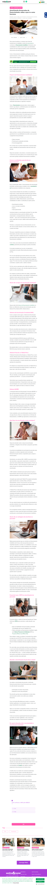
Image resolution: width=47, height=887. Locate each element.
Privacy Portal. (16, 882)
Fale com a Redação (36, 876)
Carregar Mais (23, 862)
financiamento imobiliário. (22, 45)
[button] (40, 884)
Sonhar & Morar (6, 1)
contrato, (12, 244)
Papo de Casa (23, 874)
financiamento (16, 105)
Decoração (23, 876)
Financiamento (13, 831)
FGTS (16, 621)
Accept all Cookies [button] (40, 879)
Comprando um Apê (6, 847)
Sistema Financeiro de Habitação (22, 631)
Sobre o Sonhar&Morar (36, 874)
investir (20, 765)
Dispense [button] (40, 881)
